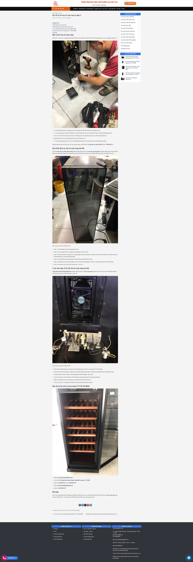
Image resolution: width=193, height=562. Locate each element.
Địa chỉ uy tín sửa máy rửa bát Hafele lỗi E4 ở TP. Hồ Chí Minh (133, 68)
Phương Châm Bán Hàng (59, 534)
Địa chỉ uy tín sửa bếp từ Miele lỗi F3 (131, 78)
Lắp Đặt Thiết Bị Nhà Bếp (127, 28)
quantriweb (68, 17)
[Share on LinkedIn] (90, 505)
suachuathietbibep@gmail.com (122, 539)
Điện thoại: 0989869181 (118, 534)
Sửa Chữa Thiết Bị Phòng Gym (128, 22)
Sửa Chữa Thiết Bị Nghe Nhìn (128, 37)
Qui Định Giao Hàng (88, 539)
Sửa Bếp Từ (75, 8)
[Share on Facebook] (80, 505)
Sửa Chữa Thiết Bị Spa (126, 43)
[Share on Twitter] (82, 505)
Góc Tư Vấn (104, 8)
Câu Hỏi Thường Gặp (58, 539)
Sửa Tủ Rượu (55, 13)
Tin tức (60, 13)
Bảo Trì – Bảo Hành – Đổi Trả (90, 528)
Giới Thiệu (118, 8)
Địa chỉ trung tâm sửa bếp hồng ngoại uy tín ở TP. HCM (132, 57)
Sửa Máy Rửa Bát (82, 8)
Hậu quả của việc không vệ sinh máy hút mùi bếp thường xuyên (101, 514)
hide (58, 23)
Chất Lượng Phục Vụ (58, 536)
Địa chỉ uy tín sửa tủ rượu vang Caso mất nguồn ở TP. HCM (133, 73)
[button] (60, 9)
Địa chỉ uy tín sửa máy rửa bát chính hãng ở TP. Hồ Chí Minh (69, 514)
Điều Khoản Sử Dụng (88, 534)
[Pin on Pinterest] (88, 505)
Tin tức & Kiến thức (112, 8)
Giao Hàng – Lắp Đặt (88, 531)
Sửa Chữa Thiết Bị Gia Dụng (127, 34)
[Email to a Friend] (85, 505)
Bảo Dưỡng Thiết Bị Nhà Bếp (128, 31)
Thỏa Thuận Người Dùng (89, 536)
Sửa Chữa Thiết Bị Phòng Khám (128, 40)
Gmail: (114, 539)
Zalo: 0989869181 (116, 536)
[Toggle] (139, 17)
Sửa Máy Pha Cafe (98, 8)
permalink (78, 510)
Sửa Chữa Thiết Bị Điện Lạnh (127, 19)
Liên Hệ (122, 8)
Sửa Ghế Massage (89, 8)
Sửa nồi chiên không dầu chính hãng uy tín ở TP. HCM (133, 62)
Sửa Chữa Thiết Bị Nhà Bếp (127, 16)
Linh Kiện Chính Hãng (126, 25)
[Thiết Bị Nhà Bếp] (60, 3)
